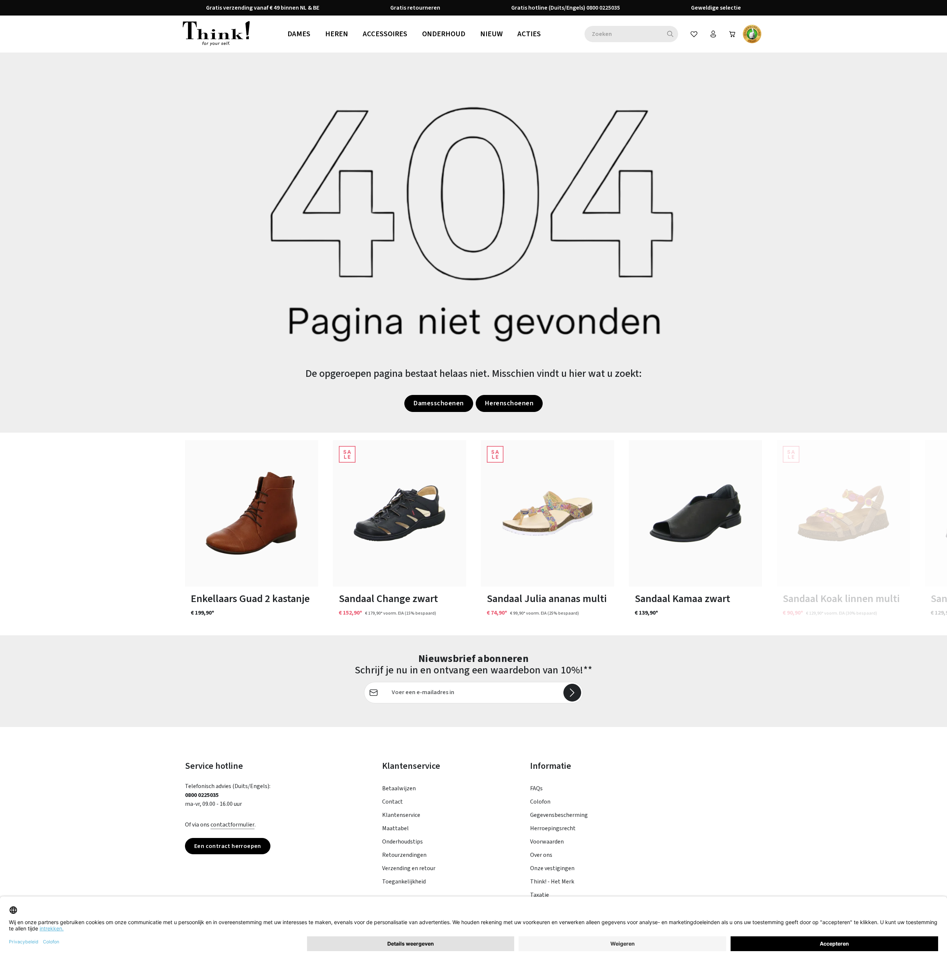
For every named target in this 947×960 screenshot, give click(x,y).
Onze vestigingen (552, 868)
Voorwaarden (547, 842)
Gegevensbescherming (559, 815)
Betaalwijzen (399, 788)
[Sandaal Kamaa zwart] (695, 513)
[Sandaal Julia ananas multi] (547, 513)
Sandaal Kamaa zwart (682, 598)
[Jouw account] (713, 34)
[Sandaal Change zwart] (399, 513)
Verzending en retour (408, 868)
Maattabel (395, 828)
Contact (392, 802)
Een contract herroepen (227, 846)
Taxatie (539, 895)
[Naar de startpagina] (216, 34)
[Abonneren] (572, 693)
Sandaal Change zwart (388, 598)
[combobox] (623, 34)
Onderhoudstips (402, 842)
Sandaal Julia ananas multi (547, 598)
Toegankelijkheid (404, 882)
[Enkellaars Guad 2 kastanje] (251, 513)
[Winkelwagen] (732, 34)
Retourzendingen (404, 855)
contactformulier (232, 825)
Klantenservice (401, 815)
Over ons (541, 855)
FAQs (536, 788)
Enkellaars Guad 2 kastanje (250, 598)
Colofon (540, 802)
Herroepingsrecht (553, 828)
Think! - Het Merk (552, 882)
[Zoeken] (670, 34)
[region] (473, 534)
